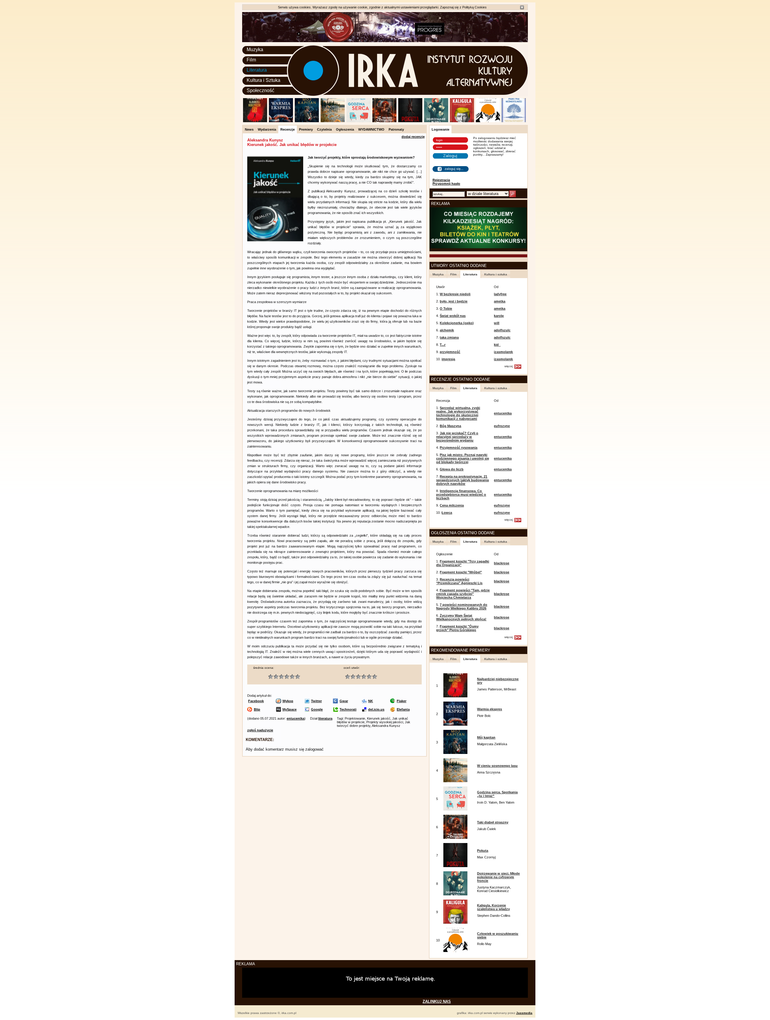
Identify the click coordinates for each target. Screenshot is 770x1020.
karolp (499, 316)
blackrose (501, 563)
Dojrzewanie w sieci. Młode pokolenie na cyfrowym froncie (498, 877)
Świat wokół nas (453, 316)
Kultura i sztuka (495, 274)
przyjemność (450, 352)
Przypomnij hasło (446, 183)
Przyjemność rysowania (458, 447)
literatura (325, 718)
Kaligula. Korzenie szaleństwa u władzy (493, 907)
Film (251, 59)
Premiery (306, 129)
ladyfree (500, 294)
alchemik (447, 330)
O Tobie (446, 308)
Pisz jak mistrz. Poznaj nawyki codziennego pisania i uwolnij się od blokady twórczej (462, 458)
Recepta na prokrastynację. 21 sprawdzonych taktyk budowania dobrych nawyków (462, 480)
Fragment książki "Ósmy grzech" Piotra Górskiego (457, 628)
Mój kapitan (486, 737)
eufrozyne (502, 426)
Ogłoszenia (345, 129)
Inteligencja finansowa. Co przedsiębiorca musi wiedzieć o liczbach (461, 494)
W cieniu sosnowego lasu (497, 765)
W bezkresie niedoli (455, 294)
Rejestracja (441, 180)
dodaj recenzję (413, 136)
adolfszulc (502, 330)
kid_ (497, 344)
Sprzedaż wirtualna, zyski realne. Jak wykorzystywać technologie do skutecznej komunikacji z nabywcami (458, 413)
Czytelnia (324, 129)
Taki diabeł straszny (492, 822)
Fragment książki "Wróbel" (461, 572)
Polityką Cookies (474, 7)
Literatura (257, 70)
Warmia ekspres (489, 709)
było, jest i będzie (453, 301)
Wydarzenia (267, 129)
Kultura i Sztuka (263, 80)
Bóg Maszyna (450, 426)
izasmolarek (503, 352)
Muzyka (255, 49)
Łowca (447, 512)
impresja (448, 359)
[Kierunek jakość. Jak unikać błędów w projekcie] (275, 240)
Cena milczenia (452, 505)
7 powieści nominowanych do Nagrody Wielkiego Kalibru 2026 (461, 606)
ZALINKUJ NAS (437, 1001)
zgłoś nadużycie (260, 730)
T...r (442, 344)
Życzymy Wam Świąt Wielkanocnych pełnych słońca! (461, 617)
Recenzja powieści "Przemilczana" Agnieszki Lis (459, 581)
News (249, 129)
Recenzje (287, 129)
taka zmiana (449, 337)
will (496, 323)
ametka (499, 301)
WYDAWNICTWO (371, 129)
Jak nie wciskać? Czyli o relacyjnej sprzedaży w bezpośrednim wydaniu (457, 436)
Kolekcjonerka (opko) (457, 323)
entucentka (295, 718)
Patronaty (396, 129)
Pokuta (482, 850)
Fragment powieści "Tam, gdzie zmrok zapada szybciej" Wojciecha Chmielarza (463, 593)
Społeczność (260, 90)
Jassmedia (524, 1013)
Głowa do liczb (452, 469)
